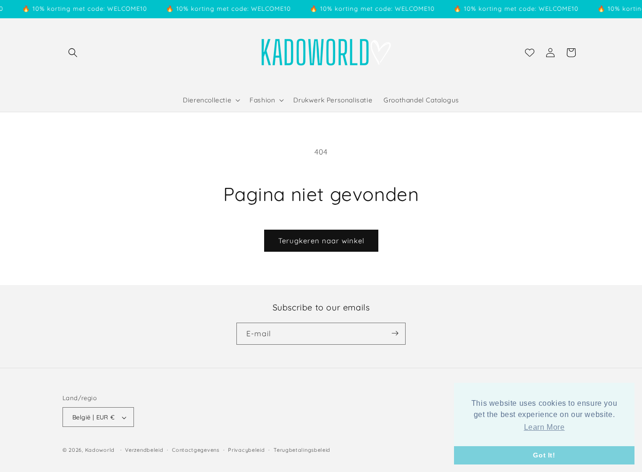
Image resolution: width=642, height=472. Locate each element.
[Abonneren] (394, 333)
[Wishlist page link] (529, 52)
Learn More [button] (544, 427)
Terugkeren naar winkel (321, 240)
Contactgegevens (195, 450)
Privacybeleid (246, 450)
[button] (73, 52)
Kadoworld (100, 450)
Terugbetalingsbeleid (302, 450)
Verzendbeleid (144, 450)
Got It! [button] (544, 455)
